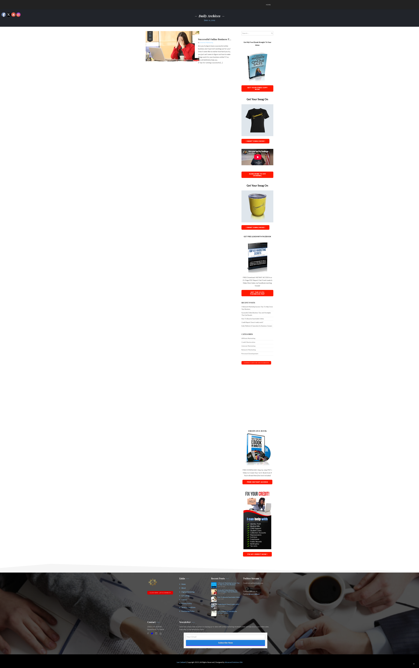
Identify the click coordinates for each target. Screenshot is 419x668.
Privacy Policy (186, 603)
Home (268, 5)
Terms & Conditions (188, 607)
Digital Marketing (187, 592)
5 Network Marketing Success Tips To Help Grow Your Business (257, 308)
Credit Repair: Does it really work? (252, 322)
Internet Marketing (206, 42)
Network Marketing (248, 350)
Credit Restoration (248, 342)
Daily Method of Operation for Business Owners (256, 326)
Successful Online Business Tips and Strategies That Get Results (256, 314)
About (183, 588)
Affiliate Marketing (248, 338)
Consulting (185, 596)
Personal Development (249, 354)
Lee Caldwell (181, 662)
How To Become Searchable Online (252, 319)
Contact (184, 600)
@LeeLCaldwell (254, 594)
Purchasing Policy (187, 611)
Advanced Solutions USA (233, 662)
